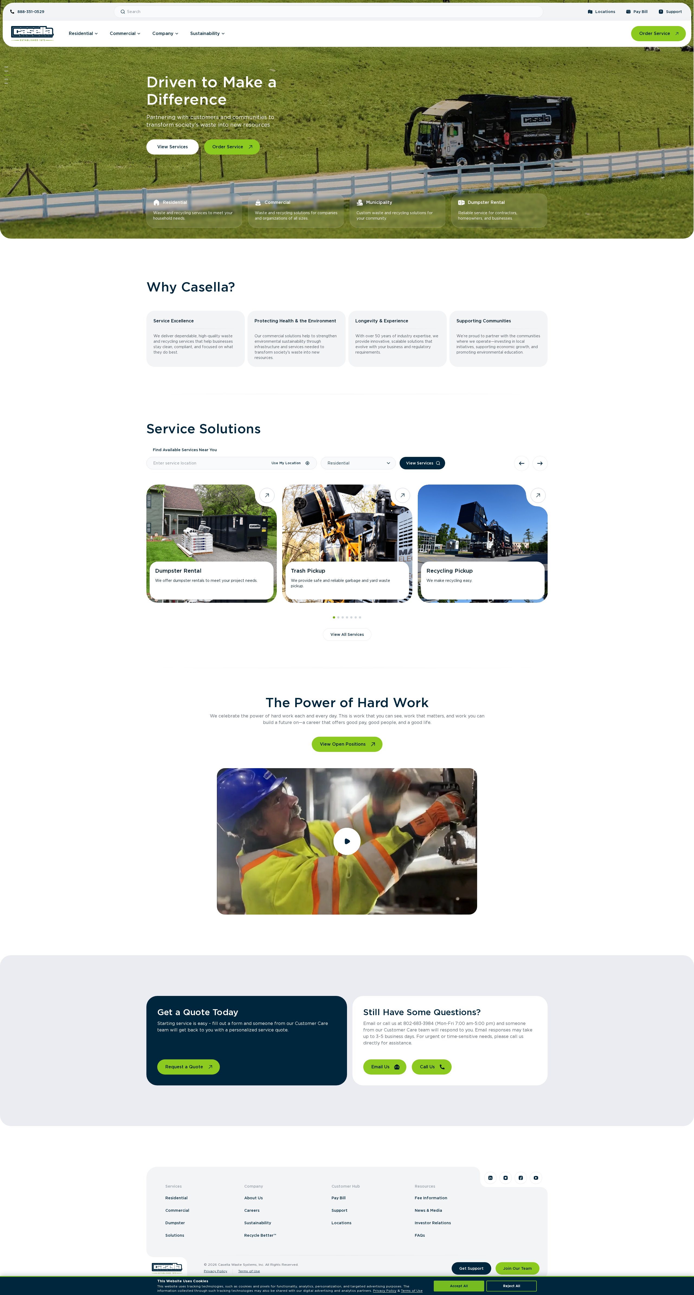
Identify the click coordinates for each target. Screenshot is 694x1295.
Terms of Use (249, 1271)
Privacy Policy (215, 1271)
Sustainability (205, 33)
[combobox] (333, 11)
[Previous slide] (521, 463)
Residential (81, 33)
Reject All (511, 1286)
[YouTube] (536, 1178)
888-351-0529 (30, 11)
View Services (172, 146)
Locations (605, 11)
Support (674, 11)
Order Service (654, 33)
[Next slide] (540, 463)
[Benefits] (6, 71)
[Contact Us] (6, 83)
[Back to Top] (6, 67)
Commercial (123, 33)
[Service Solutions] (7, 75)
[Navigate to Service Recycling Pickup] (483, 544)
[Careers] (6, 79)
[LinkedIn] (490, 1178)
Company (163, 33)
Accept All (459, 1286)
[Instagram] (505, 1178)
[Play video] (347, 841)
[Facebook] (521, 1178)
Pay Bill (641, 11)
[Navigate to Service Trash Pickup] (347, 544)
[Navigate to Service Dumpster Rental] (211, 544)
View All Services (347, 634)
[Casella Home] (32, 33)
